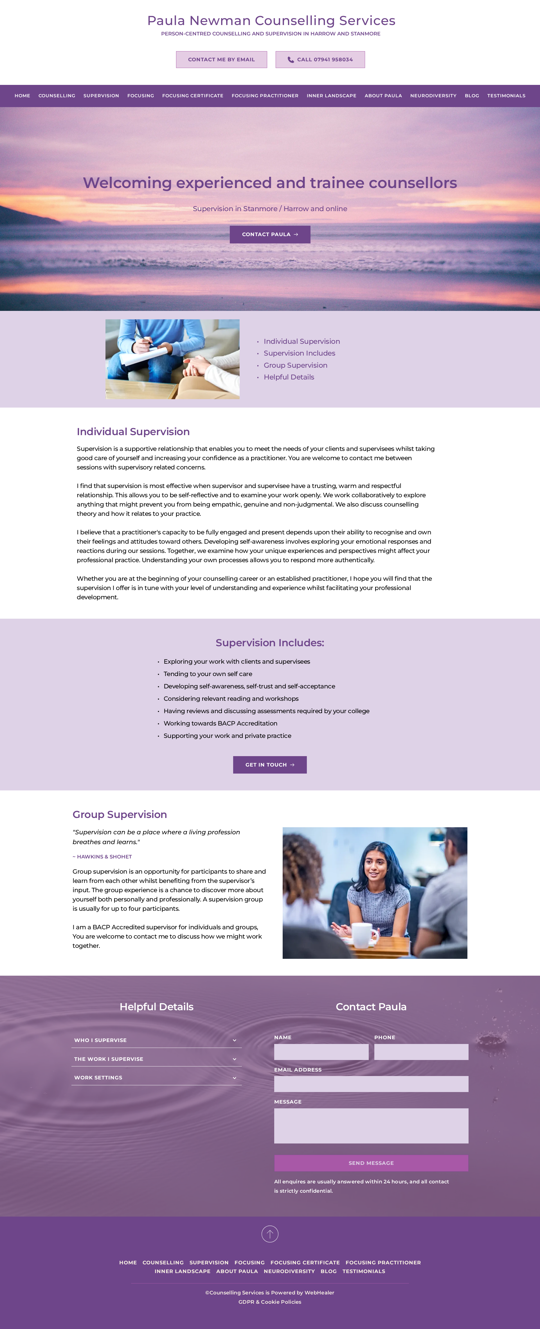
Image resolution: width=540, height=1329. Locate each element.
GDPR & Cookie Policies (270, 1302)
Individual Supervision (302, 341)
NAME (283, 1037)
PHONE (384, 1037)
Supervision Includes (299, 353)
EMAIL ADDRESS (298, 1070)
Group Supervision (296, 365)
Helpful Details (289, 377)
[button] (156, 1040)
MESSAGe (288, 1102)
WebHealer (320, 1293)
